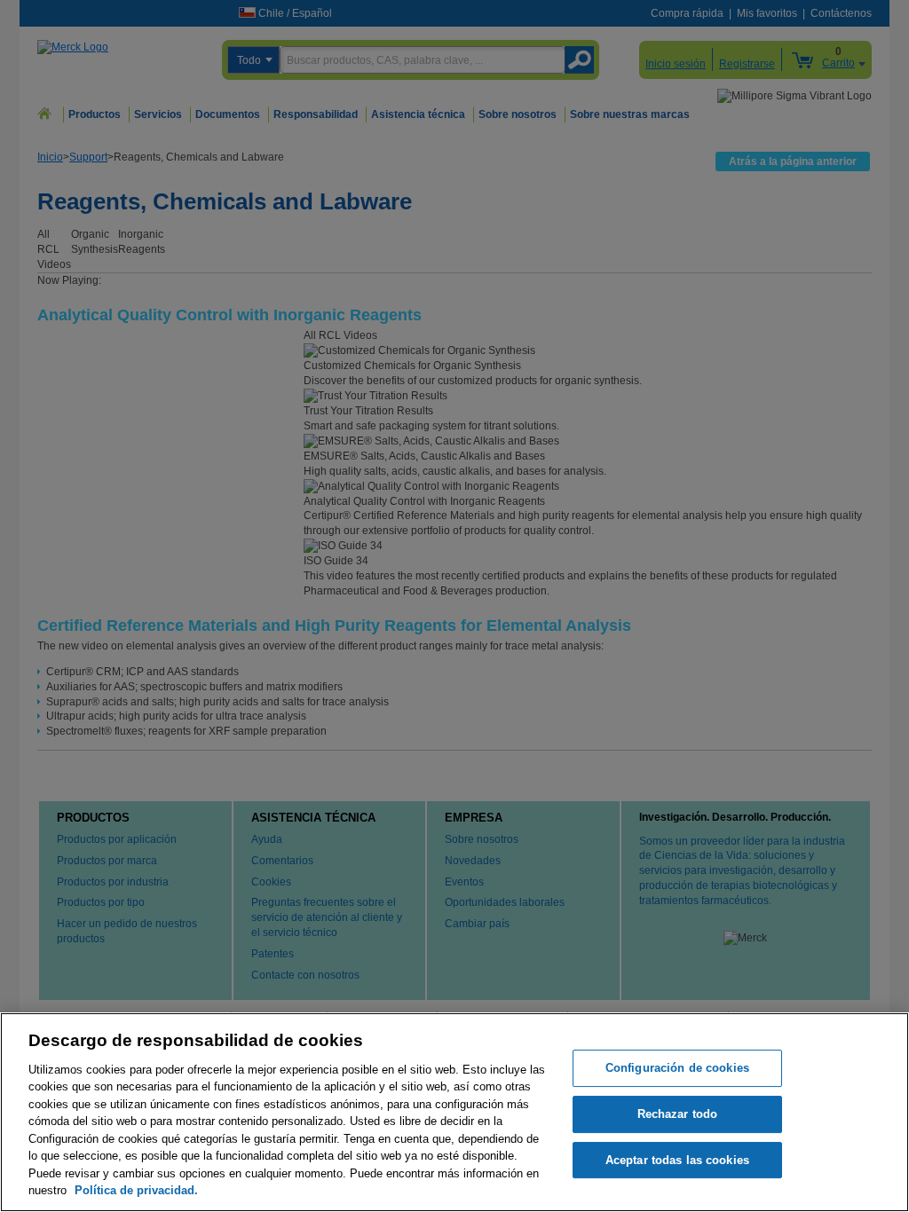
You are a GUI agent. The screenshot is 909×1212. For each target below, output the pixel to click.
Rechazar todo (677, 1114)
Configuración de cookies (677, 1068)
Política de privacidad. (136, 1190)
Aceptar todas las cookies (677, 1160)
